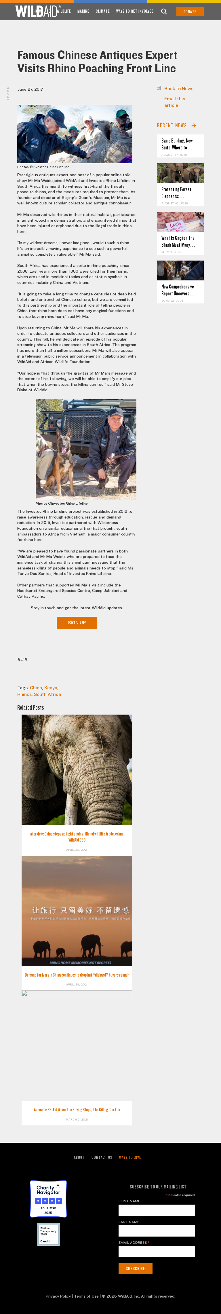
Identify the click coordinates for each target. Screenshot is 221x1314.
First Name (129, 1201)
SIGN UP (77, 622)
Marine (83, 11)
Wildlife (64, 11)
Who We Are (41, 11)
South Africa (47, 694)
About (79, 1157)
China (36, 687)
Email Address (134, 1243)
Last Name (129, 1222)
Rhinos (24, 694)
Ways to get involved (135, 11)
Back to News (178, 88)
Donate (190, 12)
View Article (181, 173)
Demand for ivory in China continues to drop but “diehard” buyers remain (77, 975)
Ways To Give (130, 1157)
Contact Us (102, 1157)
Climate (103, 11)
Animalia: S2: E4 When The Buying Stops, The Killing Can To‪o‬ (77, 1109)
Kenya (50, 687)
